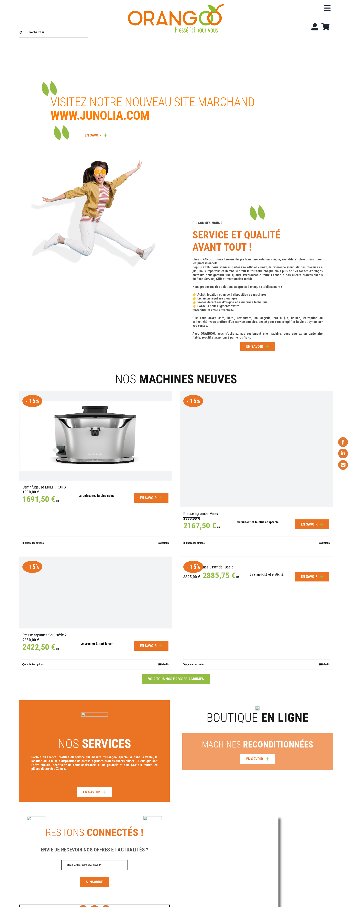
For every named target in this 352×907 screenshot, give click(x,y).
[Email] (343, 465)
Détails (326, 664)
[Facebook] (343, 442)
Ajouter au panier (195, 664)
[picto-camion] (94, 714)
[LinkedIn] (343, 453)
